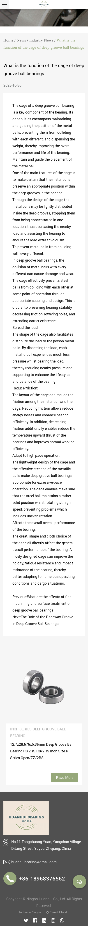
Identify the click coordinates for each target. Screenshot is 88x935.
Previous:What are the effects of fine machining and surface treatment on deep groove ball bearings (42, 603)
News (21, 40)
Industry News (41, 40)
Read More (64, 777)
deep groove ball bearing (54, 105)
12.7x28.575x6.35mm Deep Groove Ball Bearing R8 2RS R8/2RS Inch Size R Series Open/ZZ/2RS (41, 751)
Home (8, 40)
